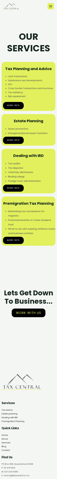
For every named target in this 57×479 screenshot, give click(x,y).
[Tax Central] (11, 6)
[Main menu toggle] (51, 6)
